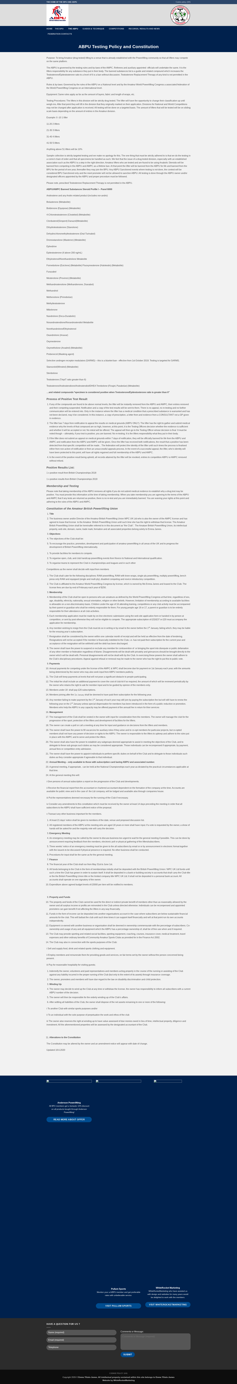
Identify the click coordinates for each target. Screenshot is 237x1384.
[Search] (189, 33)
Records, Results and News (144, 29)
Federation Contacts (60, 34)
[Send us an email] (172, 2)
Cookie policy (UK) (183, 2)
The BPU (59, 29)
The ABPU (73, 29)
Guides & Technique (93, 29)
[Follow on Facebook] (164, 2)
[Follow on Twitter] (169, 2)
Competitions (116, 29)
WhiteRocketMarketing (124, 1380)
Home (49, 29)
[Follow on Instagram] (166, 2)
